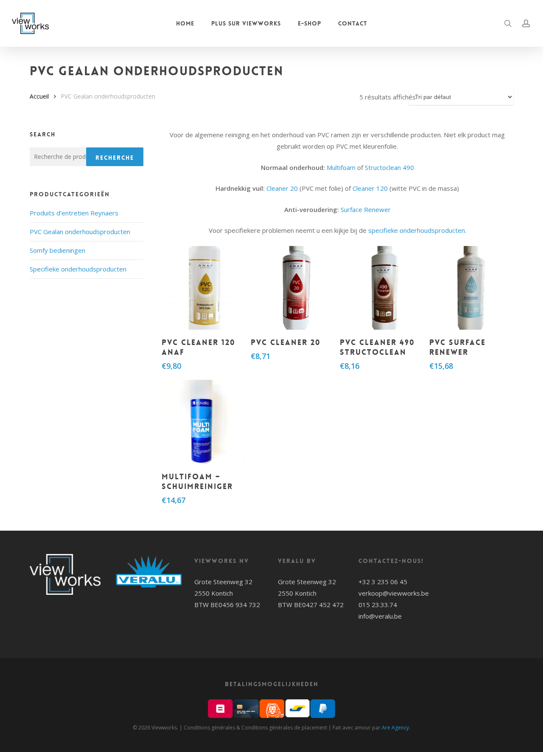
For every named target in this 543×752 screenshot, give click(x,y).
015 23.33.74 (377, 604)
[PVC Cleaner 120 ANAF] (204, 288)
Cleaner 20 (282, 188)
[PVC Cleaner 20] (293, 288)
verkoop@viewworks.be (393, 593)
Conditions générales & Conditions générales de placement (255, 727)
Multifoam (341, 167)
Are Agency (395, 727)
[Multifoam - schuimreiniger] (204, 422)
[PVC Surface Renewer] (471, 288)
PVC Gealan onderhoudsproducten (80, 231)
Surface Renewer (366, 209)
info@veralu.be (380, 616)
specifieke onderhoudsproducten (416, 230)
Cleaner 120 (370, 188)
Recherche (114, 157)
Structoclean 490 (389, 167)
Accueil (39, 96)
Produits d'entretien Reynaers (74, 213)
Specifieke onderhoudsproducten (78, 269)
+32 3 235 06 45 (382, 581)
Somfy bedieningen (57, 250)
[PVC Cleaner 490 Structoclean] (382, 288)
